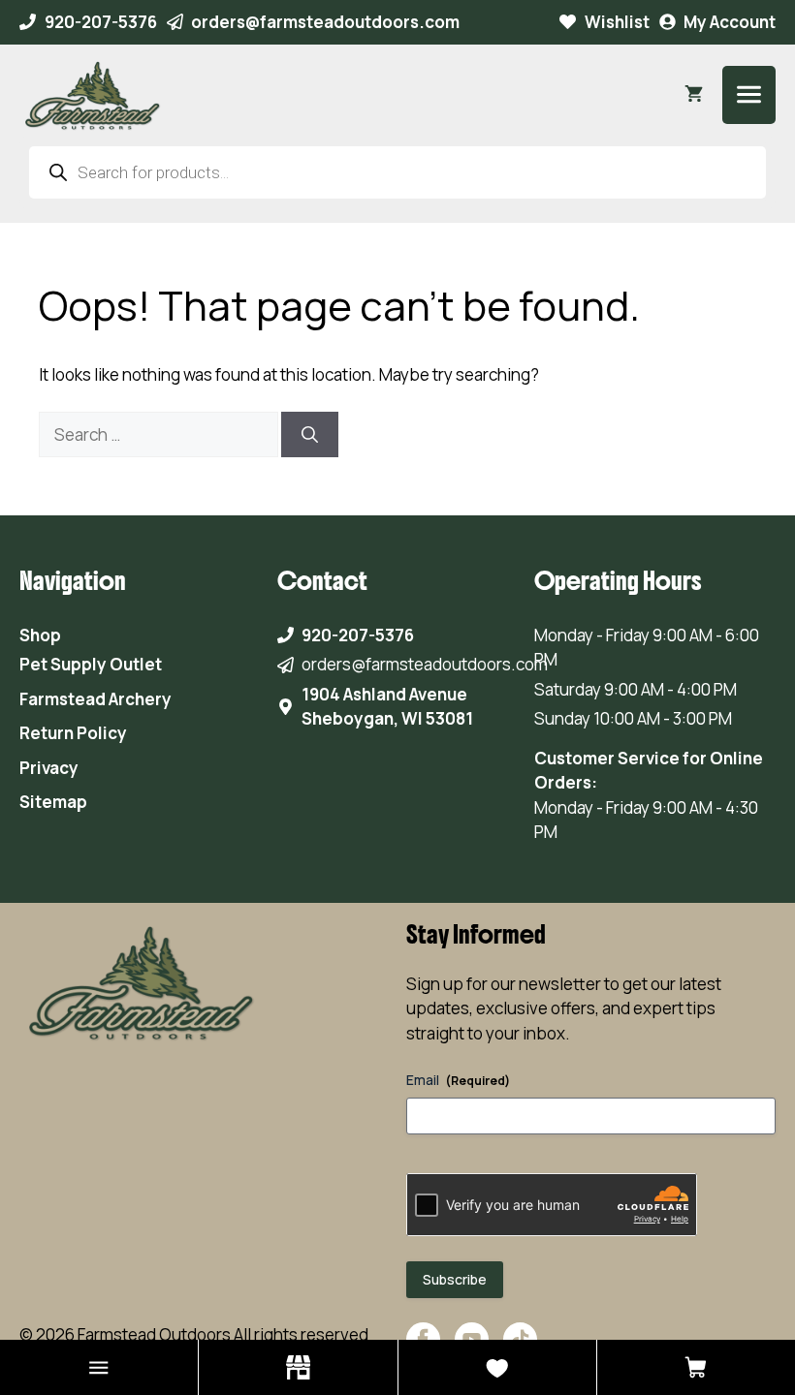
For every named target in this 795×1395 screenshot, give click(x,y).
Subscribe (455, 1279)
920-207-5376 (101, 22)
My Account (730, 22)
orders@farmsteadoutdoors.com (325, 22)
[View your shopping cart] (693, 95)
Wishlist (617, 22)
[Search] (309, 435)
